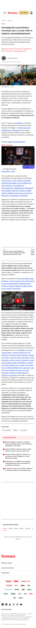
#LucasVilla (17, 123)
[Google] (2, 604)
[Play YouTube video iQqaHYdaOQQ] (18, 301)
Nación (10, 20)
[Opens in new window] (6, 604)
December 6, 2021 (8, 171)
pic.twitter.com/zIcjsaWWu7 (15, 142)
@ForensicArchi (24, 128)
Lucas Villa (23, 430)
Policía (15, 430)
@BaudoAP (16, 130)
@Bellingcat (5, 130)
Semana (3, 20)
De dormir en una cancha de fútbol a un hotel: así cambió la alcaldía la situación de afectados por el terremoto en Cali (14, 253)
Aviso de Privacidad (8, 609)
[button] (18, 300)
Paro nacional (6, 430)
